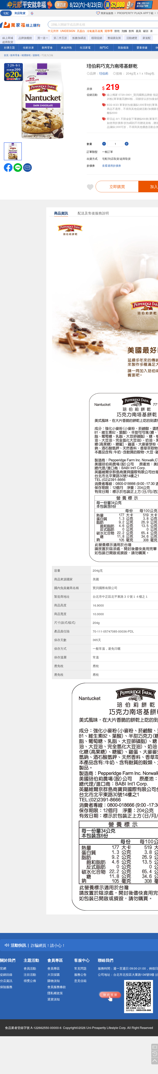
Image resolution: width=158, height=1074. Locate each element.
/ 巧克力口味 (46, 55)
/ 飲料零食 (14, 55)
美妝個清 (123, 47)
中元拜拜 (53, 31)
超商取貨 (7, 42)
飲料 (131, 31)
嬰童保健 (142, 47)
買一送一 (42, 38)
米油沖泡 (66, 47)
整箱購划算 (114, 38)
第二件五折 (60, 38)
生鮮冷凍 (28, 47)
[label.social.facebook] (8, 167)
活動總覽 (131, 38)
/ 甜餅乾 (36, 55)
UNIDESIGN (67, 31)
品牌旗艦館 (25, 38)
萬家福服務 (106, 13)
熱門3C (104, 47)
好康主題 (9, 47)
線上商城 (7, 38)
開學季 (109, 31)
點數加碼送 (79, 38)
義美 (138, 31)
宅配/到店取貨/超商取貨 (116, 159)
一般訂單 (107, 152)
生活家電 (85, 47)
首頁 (6, 55)
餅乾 (117, 31)
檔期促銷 (96, 38)
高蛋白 (81, 31)
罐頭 (145, 31)
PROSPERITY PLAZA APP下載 (135, 13)
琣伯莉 (103, 73)
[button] (27, 167)
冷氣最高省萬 (95, 31)
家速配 (147, 38)
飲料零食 (47, 47)
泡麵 (124, 31)
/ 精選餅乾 (25, 55)
